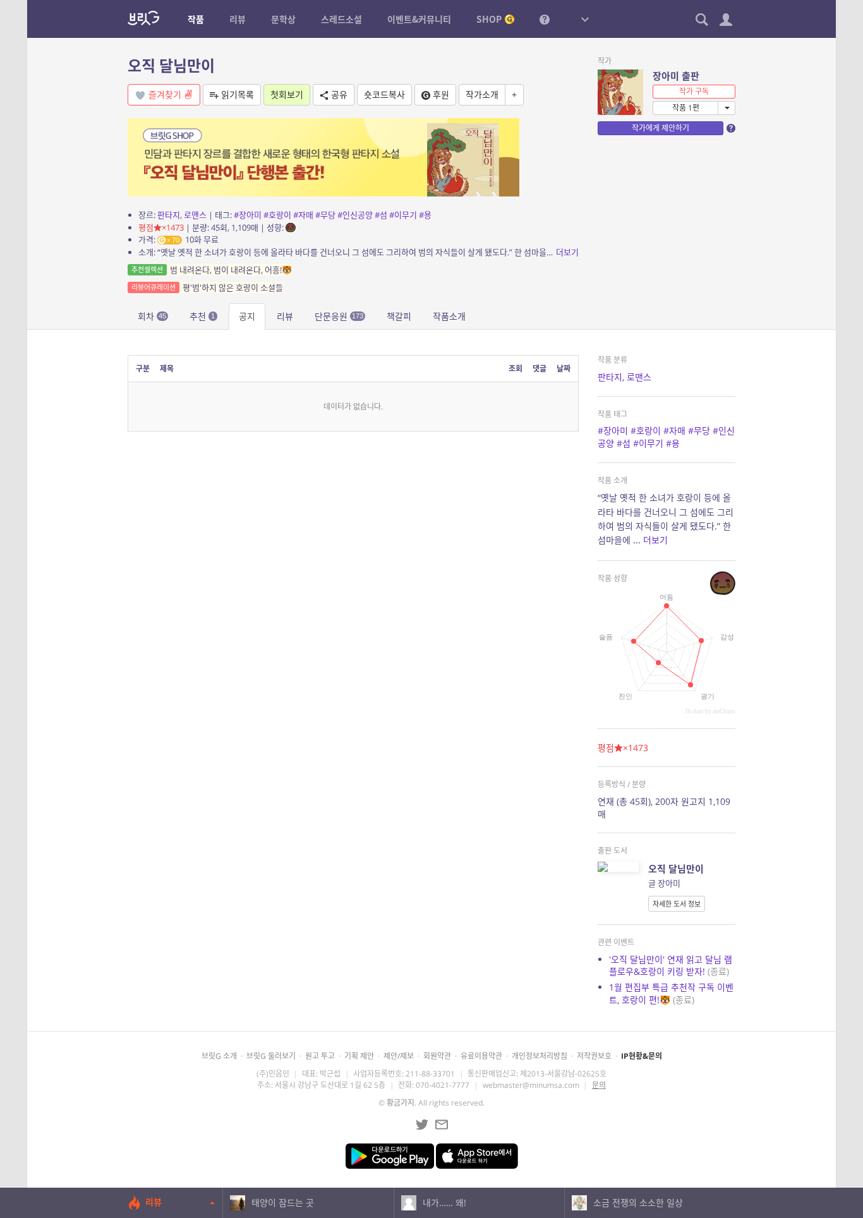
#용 (425, 214)
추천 (202, 316)
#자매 (303, 214)
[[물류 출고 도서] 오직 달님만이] (323, 156)
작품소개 (449, 316)
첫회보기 (286, 94)
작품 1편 (685, 107)
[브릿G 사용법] (544, 19)
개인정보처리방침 (539, 1056)
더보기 (567, 252)
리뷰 (285, 316)
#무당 (325, 214)
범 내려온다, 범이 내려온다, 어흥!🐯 (211, 269)
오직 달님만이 (171, 65)
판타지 (168, 214)
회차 (152, 316)
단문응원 (339, 316)
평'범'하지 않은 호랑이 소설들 (207, 287)
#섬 (381, 214)
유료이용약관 (481, 1056)
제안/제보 (398, 1056)
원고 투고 (320, 1056)
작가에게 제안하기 (660, 128)
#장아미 (248, 214)
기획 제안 (359, 1056)
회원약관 (437, 1056)
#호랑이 (277, 214)
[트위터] (422, 1124)
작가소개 (482, 94)
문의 (599, 1085)
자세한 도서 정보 (677, 903)
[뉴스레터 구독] (441, 1124)
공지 (247, 316)
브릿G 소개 (219, 1056)
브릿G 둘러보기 (271, 1056)
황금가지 (400, 1102)
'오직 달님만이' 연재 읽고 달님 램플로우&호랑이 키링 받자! (670, 965)
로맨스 (195, 214)
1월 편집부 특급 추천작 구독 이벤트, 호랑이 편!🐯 (671, 993)
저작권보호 (594, 1056)
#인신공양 (355, 214)
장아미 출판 (676, 75)
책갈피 (399, 316)
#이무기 (403, 214)
